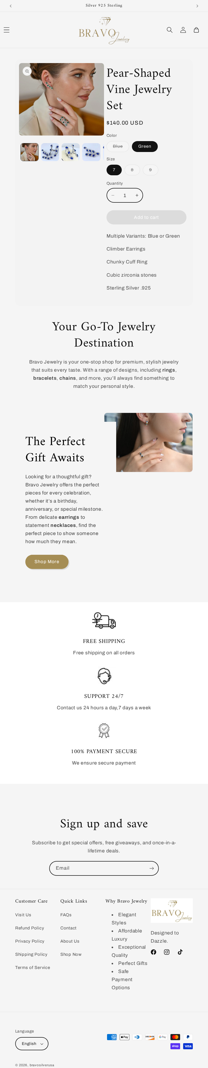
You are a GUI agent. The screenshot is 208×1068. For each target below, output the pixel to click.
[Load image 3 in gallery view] (71, 152)
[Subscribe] (151, 868)
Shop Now (71, 954)
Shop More (46, 561)
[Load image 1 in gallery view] (30, 152)
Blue (121, 148)
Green (144, 146)
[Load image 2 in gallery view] (50, 152)
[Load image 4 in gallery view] (91, 152)
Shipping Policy (31, 954)
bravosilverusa (42, 1065)
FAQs (66, 914)
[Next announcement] (197, 5)
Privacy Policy (29, 941)
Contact (68, 928)
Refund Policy (29, 928)
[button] (6, 29)
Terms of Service (32, 967)
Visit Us (23, 914)
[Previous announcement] (10, 5)
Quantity (115, 183)
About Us (70, 941)
